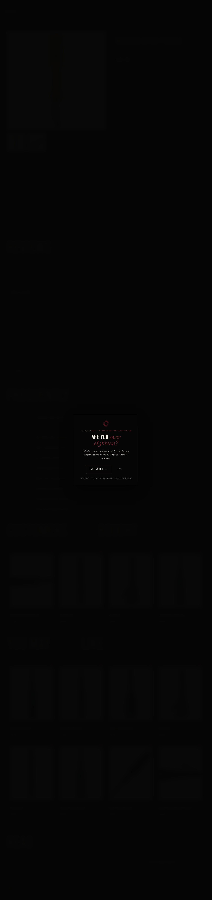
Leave (120, 469)
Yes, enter (99, 468)
